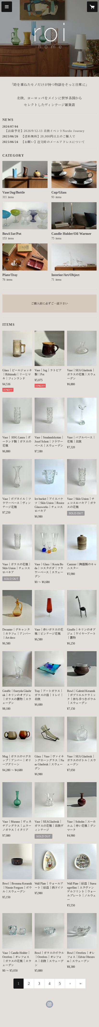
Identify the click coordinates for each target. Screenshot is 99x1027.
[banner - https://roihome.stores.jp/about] (49, 304)
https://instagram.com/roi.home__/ (49, 1004)
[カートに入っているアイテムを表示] (92, 6)
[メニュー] (6, 6)
